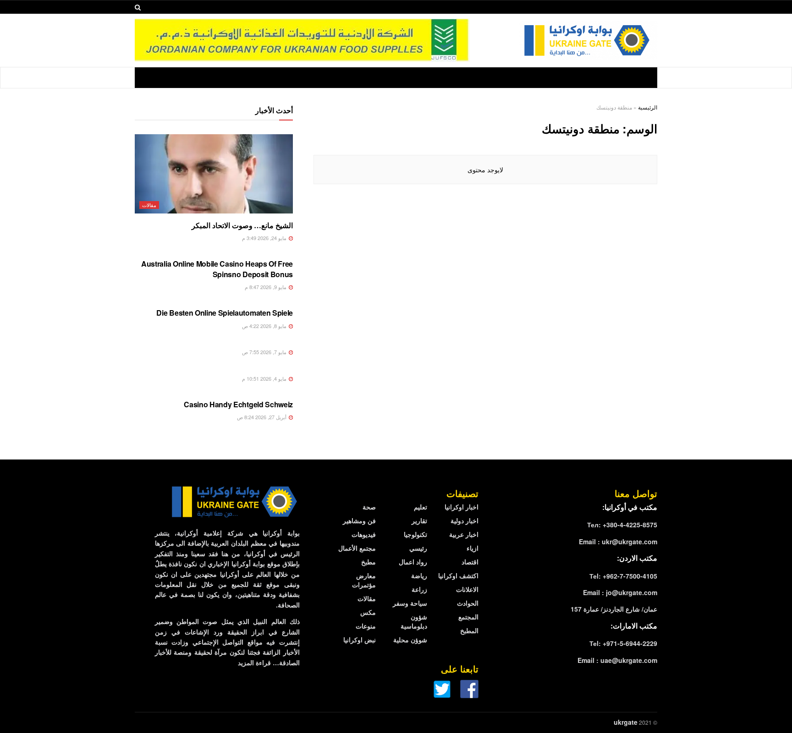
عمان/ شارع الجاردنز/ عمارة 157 (614, 608)
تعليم (420, 506)
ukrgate (626, 722)
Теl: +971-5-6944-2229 (623, 643)
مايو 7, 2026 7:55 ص (265, 352)
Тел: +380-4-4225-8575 (622, 524)
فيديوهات (364, 534)
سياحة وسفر (410, 602)
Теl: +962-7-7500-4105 (623, 575)
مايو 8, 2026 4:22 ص (265, 325)
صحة (369, 506)
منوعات (366, 625)
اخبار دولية (464, 520)
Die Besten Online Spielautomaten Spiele (224, 312)
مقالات (149, 204)
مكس (368, 612)
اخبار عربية (463, 534)
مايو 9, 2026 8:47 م (266, 286)
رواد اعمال (413, 561)
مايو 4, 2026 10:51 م (265, 378)
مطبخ (368, 561)
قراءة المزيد (254, 662)
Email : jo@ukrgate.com (620, 592)
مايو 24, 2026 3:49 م (265, 237)
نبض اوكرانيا (359, 639)
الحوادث (467, 602)
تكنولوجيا (415, 534)
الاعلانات (467, 589)
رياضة (419, 575)
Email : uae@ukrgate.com (617, 660)
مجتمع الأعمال (357, 547)
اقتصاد (470, 561)
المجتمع (468, 616)
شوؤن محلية (410, 639)
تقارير (419, 520)
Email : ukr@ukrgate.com (618, 541)
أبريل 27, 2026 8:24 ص (262, 417)
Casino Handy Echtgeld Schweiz (238, 404)
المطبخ (469, 630)
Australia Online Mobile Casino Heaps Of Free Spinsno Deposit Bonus (217, 268)
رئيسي (418, 547)
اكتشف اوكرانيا (458, 575)
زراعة (419, 589)
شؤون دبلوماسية (414, 621)
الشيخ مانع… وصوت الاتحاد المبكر (242, 225)
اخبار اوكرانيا (461, 506)
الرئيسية (647, 107)
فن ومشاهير (359, 520)
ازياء (472, 547)
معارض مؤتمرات (364, 580)
